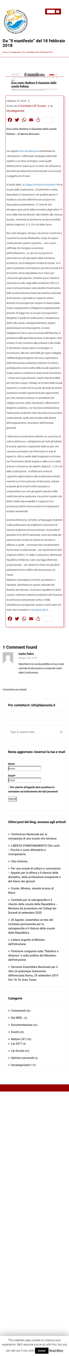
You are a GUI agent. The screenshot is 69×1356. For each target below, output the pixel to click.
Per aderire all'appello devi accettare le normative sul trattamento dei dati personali (33, 789)
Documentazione (21, 1025)
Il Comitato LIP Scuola (32, 106)
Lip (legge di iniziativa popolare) (38, 184)
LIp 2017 (16, 1043)
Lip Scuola (17, 1050)
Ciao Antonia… (20, 861)
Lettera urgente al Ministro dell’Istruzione (26, 942)
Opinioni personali (22, 1058)
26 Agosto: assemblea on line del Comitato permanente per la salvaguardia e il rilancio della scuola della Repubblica (31, 926)
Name (11, 763)
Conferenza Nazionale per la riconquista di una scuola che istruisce (32, 836)
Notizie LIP (18, 1039)
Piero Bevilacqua (28, 151)
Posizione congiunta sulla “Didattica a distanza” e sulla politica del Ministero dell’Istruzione (33, 955)
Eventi (15, 1032)
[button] (53, 11)
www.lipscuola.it (39, 609)
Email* (12, 775)
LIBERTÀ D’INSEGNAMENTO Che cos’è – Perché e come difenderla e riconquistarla (34, 850)
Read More (56, 1350)
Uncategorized (15, 111)
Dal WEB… (17, 1017)
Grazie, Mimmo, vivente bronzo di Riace (31, 890)
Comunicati (18, 1010)
